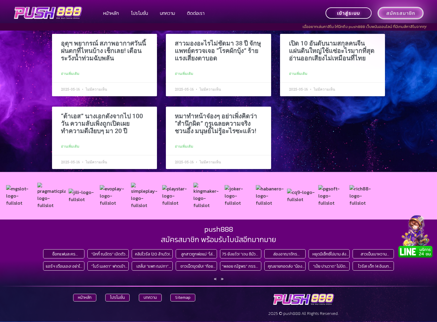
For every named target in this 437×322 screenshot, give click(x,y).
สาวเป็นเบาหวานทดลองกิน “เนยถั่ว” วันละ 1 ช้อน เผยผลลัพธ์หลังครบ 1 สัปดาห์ (373, 254)
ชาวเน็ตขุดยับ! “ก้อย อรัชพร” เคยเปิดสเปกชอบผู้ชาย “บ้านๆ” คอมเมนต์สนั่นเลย (196, 266)
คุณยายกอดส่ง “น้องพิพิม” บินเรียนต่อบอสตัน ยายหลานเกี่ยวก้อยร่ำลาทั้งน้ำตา (285, 266)
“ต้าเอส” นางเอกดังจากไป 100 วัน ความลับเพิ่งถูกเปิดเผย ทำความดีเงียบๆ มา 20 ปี (102, 124)
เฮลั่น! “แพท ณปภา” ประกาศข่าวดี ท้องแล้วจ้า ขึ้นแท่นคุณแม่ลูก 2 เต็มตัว (152, 266)
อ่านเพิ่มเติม (70, 74)
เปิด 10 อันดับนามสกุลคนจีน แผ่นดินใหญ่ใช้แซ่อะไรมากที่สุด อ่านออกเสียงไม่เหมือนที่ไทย (332, 51)
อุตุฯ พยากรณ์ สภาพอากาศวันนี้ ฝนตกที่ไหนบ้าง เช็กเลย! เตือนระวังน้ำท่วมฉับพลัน (103, 51)
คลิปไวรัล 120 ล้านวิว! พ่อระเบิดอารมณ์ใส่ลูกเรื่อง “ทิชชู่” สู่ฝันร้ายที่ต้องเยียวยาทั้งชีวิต (152, 254)
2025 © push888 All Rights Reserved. (303, 313)
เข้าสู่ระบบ (348, 13)
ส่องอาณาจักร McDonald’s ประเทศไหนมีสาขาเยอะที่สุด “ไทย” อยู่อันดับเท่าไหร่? (285, 254)
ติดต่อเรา (196, 13)
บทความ (167, 13)
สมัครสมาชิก (400, 13)
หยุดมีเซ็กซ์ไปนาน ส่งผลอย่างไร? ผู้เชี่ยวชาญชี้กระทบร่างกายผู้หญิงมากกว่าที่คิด (329, 254)
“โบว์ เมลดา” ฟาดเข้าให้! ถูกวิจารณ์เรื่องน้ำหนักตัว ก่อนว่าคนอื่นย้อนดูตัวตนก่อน (108, 266)
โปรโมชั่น (139, 13)
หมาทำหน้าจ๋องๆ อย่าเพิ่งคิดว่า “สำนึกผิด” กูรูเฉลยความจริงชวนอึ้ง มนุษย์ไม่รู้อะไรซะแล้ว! (216, 124)
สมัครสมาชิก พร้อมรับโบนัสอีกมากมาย (218, 239)
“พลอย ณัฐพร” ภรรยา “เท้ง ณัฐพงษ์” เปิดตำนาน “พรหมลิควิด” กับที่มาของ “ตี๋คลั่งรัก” (241, 266)
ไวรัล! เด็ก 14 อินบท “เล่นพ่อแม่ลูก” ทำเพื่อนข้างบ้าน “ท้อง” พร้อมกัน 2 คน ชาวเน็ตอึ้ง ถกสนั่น (373, 266)
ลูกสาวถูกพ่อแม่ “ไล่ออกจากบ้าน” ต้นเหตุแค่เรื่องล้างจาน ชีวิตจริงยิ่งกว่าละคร (197, 254)
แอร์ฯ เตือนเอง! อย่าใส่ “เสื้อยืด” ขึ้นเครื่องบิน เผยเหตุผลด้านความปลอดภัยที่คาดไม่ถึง (64, 266)
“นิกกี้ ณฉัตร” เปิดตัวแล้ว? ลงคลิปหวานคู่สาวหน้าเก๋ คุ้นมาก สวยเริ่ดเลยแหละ (108, 254)
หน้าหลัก (111, 13)
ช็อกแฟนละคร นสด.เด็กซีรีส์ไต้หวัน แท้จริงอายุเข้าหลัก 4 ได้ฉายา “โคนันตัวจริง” (64, 254)
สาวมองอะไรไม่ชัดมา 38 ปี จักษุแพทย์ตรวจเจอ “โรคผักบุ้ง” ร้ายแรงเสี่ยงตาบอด (218, 51)
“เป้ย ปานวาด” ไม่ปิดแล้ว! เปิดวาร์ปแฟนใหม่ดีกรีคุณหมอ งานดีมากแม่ (329, 266)
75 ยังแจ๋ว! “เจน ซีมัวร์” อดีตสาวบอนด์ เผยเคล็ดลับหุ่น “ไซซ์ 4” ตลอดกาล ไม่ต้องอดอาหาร (241, 254)
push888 (218, 229)
